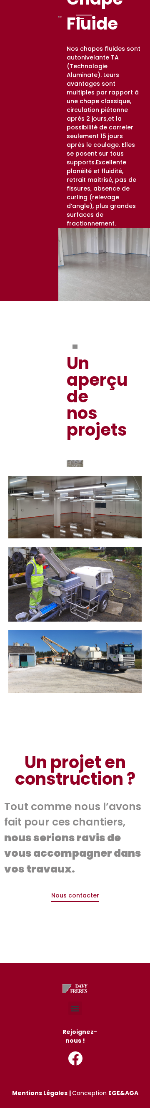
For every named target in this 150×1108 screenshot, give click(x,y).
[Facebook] (75, 1058)
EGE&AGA (123, 1093)
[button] (75, 1008)
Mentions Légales (40, 1093)
